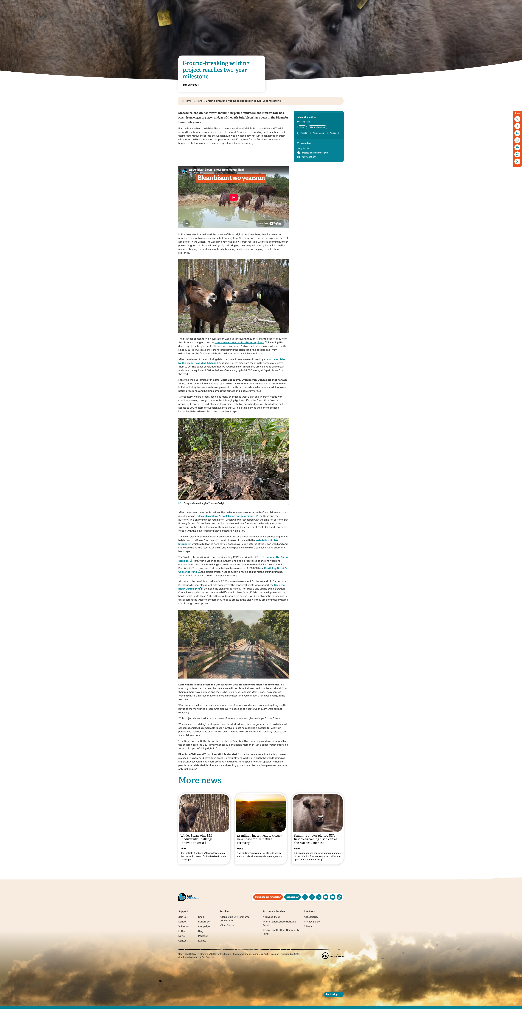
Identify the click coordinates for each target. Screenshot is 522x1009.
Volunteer (183, 926)
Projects (303, 133)
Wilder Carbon (227, 925)
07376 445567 (309, 157)
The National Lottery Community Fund (281, 932)
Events (202, 940)
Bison (302, 127)
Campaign (204, 926)
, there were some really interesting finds (239, 342)
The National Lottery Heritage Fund (279, 923)
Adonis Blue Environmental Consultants (235, 918)
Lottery (182, 931)
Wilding (333, 133)
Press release (303, 122)
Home (188, 100)
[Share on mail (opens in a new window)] (517, 147)
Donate (182, 921)
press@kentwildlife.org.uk (315, 152)
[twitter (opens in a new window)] (318, 897)
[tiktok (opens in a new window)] (339, 897)
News (199, 100)
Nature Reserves (317, 127)
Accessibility (311, 916)
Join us (182, 916)
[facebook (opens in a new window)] (305, 897)
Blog (200, 931)
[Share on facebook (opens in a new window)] (517, 126)
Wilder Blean (318, 133)
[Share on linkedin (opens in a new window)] (517, 133)
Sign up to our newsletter (268, 897)
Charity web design (188, 957)
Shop (201, 916)
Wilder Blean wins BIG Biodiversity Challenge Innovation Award (196, 839)
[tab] (188, 101)
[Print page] (517, 154)
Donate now (292, 897)
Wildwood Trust (271, 916)
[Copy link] (517, 140)
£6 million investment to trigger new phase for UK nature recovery (259, 839)
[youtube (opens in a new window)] (325, 897)
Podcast (203, 935)
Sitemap (308, 926)
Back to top (332, 994)
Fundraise (204, 921)
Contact (182, 940)
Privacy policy (312, 921)
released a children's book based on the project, (225, 516)
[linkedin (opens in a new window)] (332, 897)
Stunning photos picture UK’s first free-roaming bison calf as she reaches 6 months (315, 839)
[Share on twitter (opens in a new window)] (517, 119)
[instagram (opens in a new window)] (312, 897)
